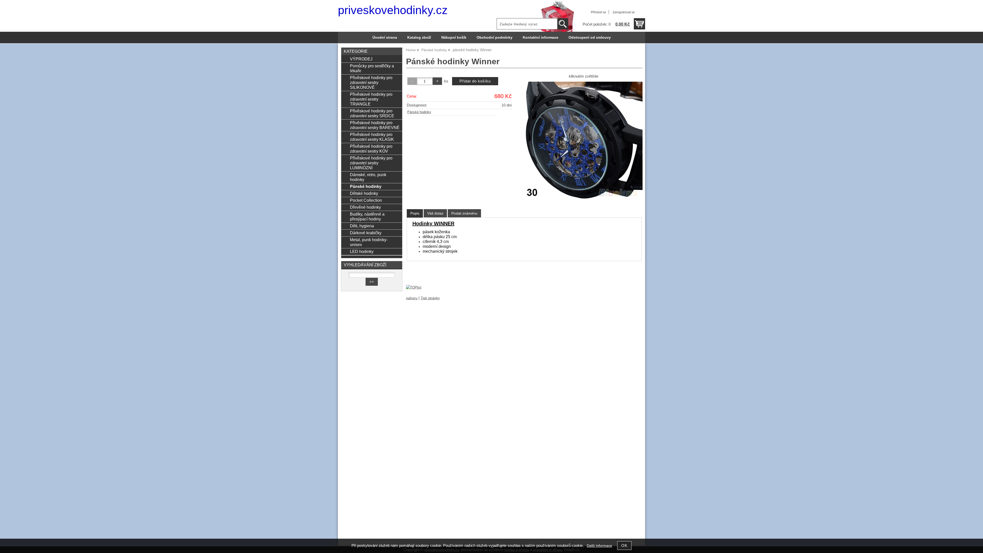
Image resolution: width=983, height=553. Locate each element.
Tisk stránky (430, 298)
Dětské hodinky (364, 193)
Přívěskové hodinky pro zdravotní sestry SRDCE (372, 113)
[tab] (415, 213)
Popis (414, 213)
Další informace (599, 546)
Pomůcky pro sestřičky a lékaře (372, 68)
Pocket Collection (366, 200)
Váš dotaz (435, 213)
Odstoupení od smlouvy (590, 37)
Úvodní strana (384, 37)
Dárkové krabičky (365, 232)
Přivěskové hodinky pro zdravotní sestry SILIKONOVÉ (371, 82)
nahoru (412, 298)
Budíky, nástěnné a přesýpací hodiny (367, 216)
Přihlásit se (598, 12)
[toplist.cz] (413, 287)
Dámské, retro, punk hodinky (368, 177)
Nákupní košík (453, 37)
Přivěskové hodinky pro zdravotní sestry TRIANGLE (371, 99)
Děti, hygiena (362, 226)
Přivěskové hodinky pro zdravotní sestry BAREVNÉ (375, 125)
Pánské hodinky (419, 112)
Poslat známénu (464, 213)
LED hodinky (361, 251)
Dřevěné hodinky (365, 207)
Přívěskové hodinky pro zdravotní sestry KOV (371, 148)
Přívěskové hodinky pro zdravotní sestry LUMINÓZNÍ (371, 163)
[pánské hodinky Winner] (583, 141)
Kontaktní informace (540, 37)
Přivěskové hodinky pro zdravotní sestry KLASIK (372, 137)
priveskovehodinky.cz (393, 10)
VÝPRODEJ (361, 59)
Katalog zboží (419, 37)
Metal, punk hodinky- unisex (369, 242)
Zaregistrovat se (624, 12)
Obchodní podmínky (494, 37)
